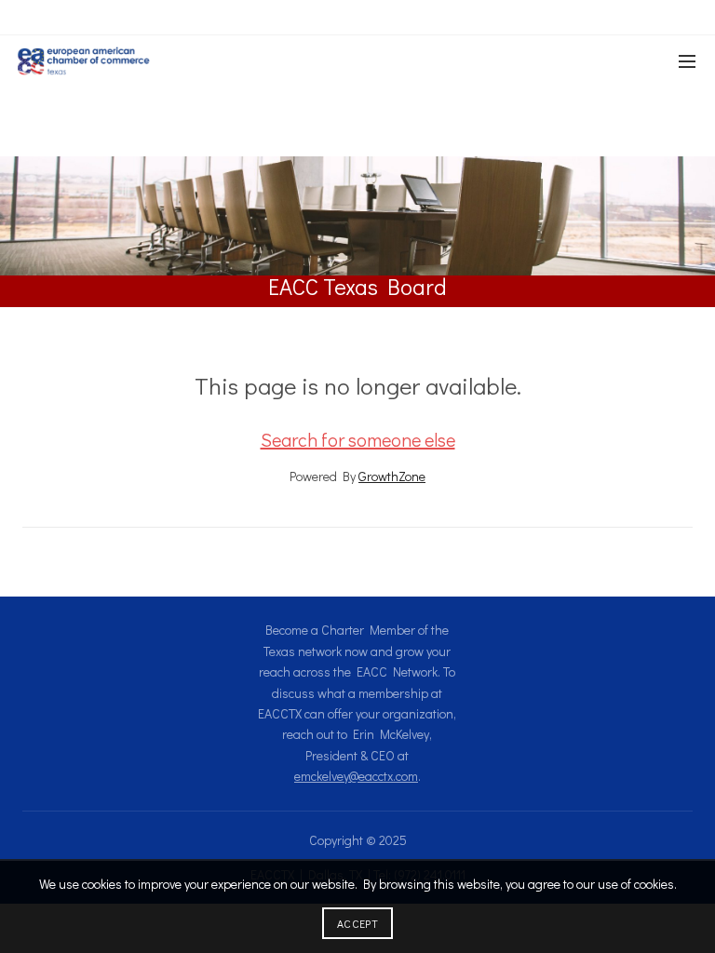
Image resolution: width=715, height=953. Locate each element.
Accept (357, 923)
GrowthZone (391, 476)
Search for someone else (358, 439)
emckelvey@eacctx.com (356, 776)
